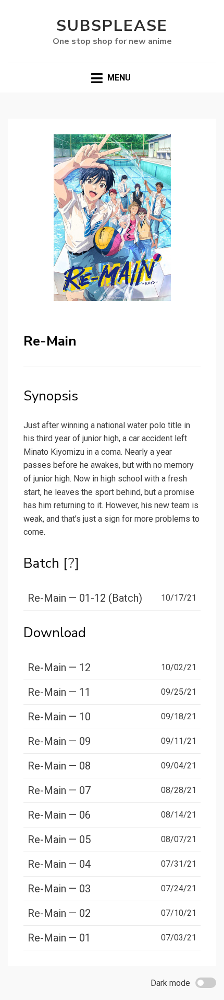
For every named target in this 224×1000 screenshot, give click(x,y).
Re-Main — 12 (59, 667)
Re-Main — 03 (59, 888)
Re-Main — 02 (59, 913)
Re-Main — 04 (59, 864)
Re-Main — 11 (59, 692)
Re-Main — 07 (59, 790)
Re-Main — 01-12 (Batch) (85, 598)
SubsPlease (112, 26)
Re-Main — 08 (59, 766)
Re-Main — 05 (59, 839)
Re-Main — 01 (59, 938)
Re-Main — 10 (59, 716)
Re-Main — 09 (59, 741)
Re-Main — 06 (59, 815)
